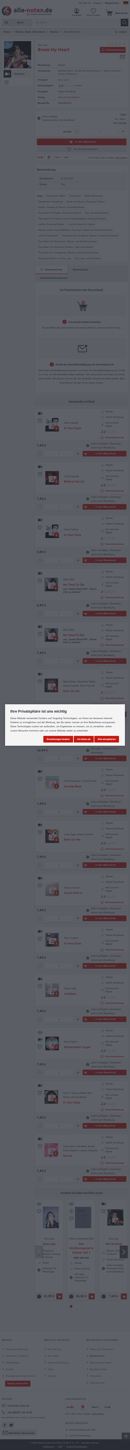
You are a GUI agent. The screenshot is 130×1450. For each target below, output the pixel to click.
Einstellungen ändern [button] (58, 739)
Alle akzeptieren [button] (107, 739)
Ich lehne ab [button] (83, 739)
